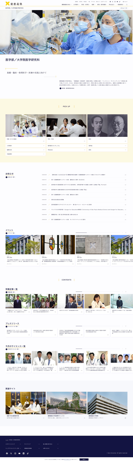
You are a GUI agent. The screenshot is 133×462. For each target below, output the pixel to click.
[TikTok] (120, 2)
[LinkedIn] (23, 453)
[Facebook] (110, 2)
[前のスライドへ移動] (122, 232)
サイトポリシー (67, 459)
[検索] (127, 4)
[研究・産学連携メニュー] (106, 4)
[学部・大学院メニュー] (89, 4)
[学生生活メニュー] (114, 4)
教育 (93, 4)
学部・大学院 (85, 4)
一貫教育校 (120, 4)
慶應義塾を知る (66, 4)
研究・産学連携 (101, 4)
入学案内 (75, 4)
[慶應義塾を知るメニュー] (71, 4)
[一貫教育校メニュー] (124, 4)
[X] (113, 2)
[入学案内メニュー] (79, 4)
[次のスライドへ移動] (125, 232)
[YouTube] (117, 2)
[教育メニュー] (95, 4)
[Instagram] (115, 2)
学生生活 (111, 4)
